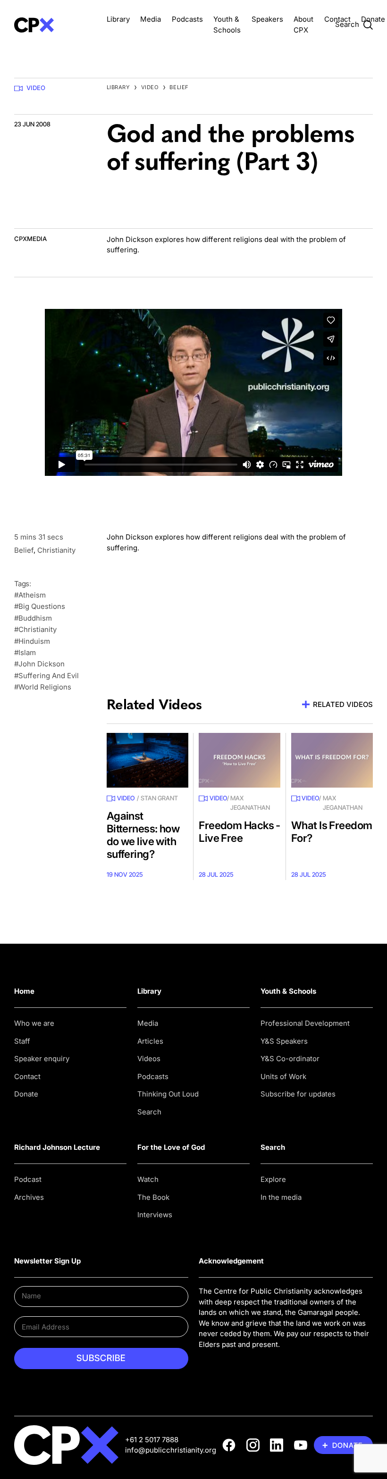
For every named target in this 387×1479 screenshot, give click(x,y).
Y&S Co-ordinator (290, 1058)
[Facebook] (229, 1445)
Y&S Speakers (284, 1041)
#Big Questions (39, 606)
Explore (273, 1179)
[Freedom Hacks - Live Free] (239, 760)
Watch (148, 1179)
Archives (29, 1197)
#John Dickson (39, 663)
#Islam (25, 652)
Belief (178, 87)
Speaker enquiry (41, 1058)
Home (24, 991)
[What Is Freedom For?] (332, 760)
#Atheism (30, 594)
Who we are (34, 1023)
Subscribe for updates (298, 1093)
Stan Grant (159, 798)
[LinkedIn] (276, 1445)
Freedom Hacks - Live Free (239, 831)
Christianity (56, 550)
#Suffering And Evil (46, 675)
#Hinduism (32, 641)
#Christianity (35, 629)
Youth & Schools (288, 991)
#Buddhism (33, 618)
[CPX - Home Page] (55, 24)
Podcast (28, 1179)
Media (150, 19)
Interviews (154, 1214)
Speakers (267, 19)
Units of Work (283, 1076)
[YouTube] (300, 1445)
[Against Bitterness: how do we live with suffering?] (147, 760)
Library (118, 19)
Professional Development (305, 1023)
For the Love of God (171, 1147)
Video (35, 87)
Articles (150, 1041)
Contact (337, 19)
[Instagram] (253, 1445)
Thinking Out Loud (168, 1093)
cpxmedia (30, 238)
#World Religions (42, 686)
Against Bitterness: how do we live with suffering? (143, 834)
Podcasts (187, 19)
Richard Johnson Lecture (57, 1147)
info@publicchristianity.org (170, 1450)
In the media (281, 1197)
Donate (373, 19)
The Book (153, 1197)
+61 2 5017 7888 (151, 1439)
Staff (22, 1041)
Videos (148, 1058)
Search (149, 1111)
